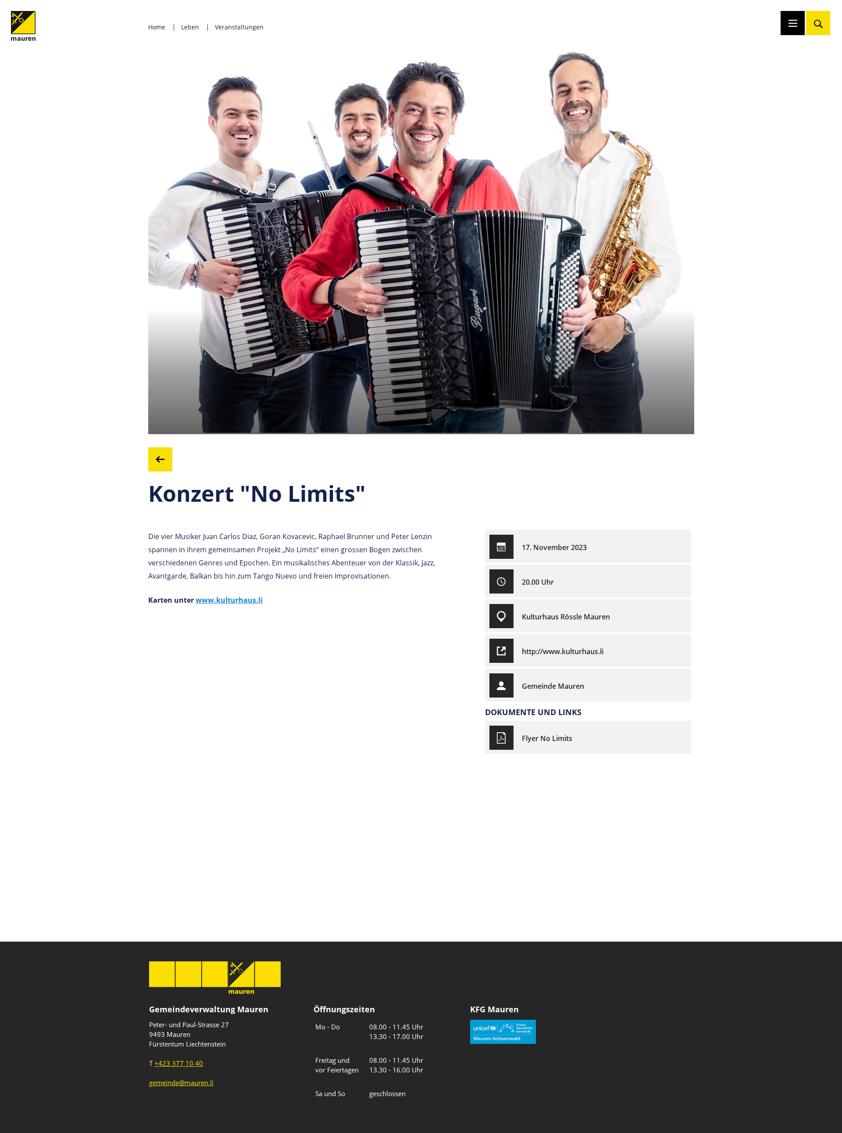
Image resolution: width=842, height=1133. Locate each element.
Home (156, 27)
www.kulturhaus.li (229, 600)
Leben (190, 27)
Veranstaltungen (239, 27)
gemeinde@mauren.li (181, 1082)
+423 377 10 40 (178, 1063)
